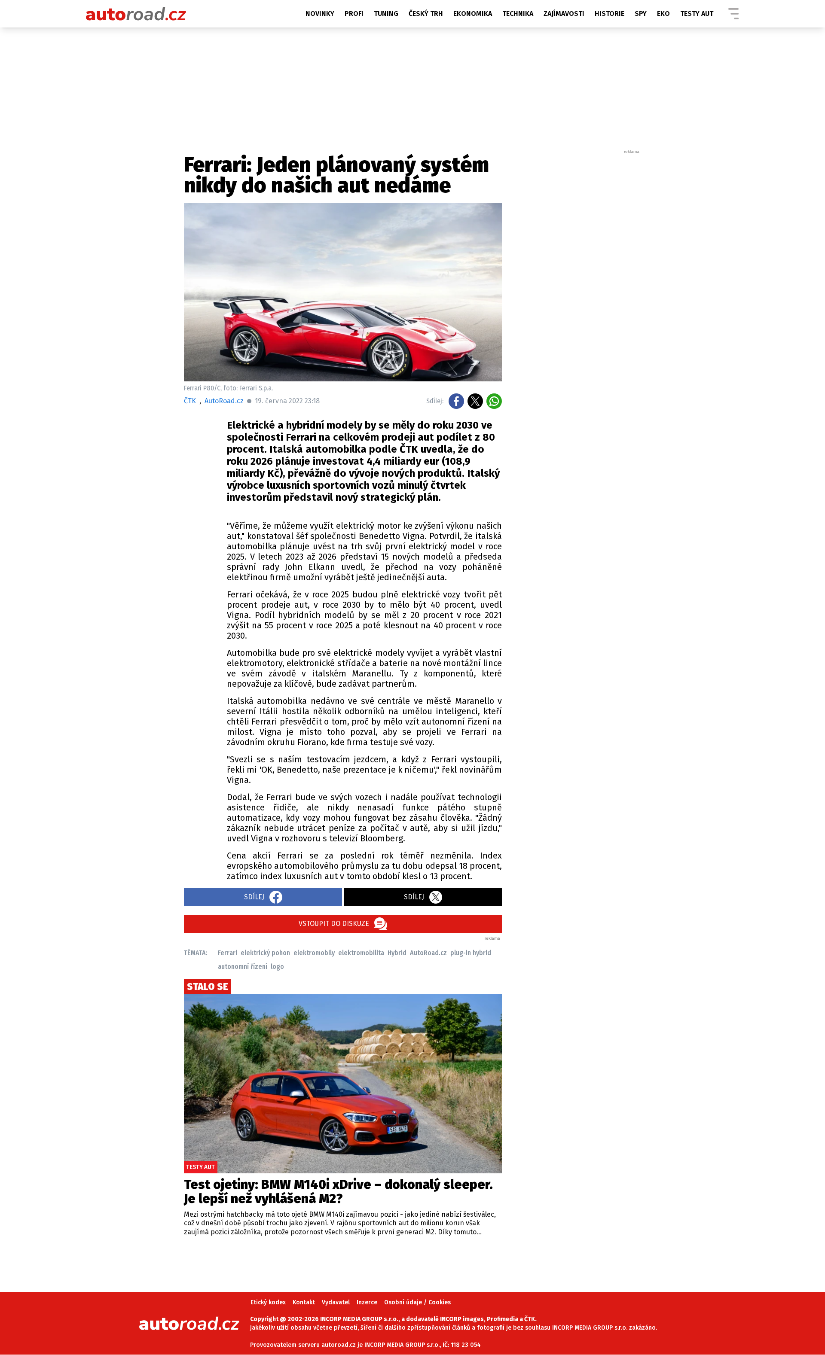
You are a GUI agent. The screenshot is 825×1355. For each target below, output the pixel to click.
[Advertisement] (576, 283)
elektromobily (314, 953)
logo (277, 966)
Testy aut (696, 13)
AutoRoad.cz (428, 953)
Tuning (386, 13)
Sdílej (254, 897)
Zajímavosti (564, 13)
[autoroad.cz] (136, 13)
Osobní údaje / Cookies (417, 1302)
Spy (641, 13)
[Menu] (733, 13)
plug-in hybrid (470, 953)
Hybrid (397, 953)
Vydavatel (336, 1302)
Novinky (320, 13)
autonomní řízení (242, 966)
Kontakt (304, 1302)
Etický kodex (268, 1302)
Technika (517, 13)
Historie (609, 13)
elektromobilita (361, 953)
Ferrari (227, 953)
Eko (663, 13)
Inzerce (367, 1302)
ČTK (190, 401)
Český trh (426, 13)
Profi (354, 13)
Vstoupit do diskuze (334, 924)
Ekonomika (472, 13)
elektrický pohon (265, 953)
